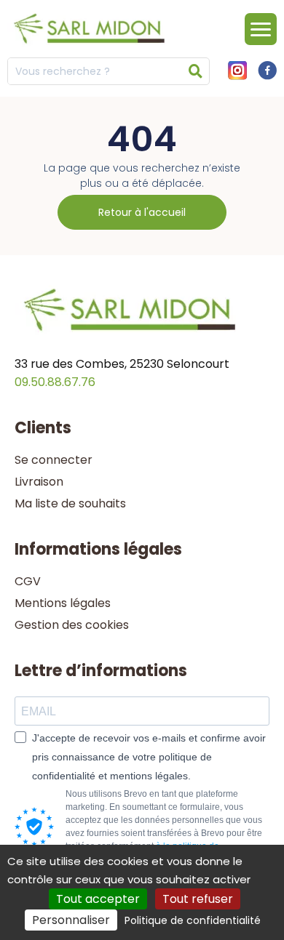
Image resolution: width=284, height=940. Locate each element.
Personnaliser (71, 920)
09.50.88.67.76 (55, 382)
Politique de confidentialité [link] (193, 920)
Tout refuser (197, 899)
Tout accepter (98, 899)
